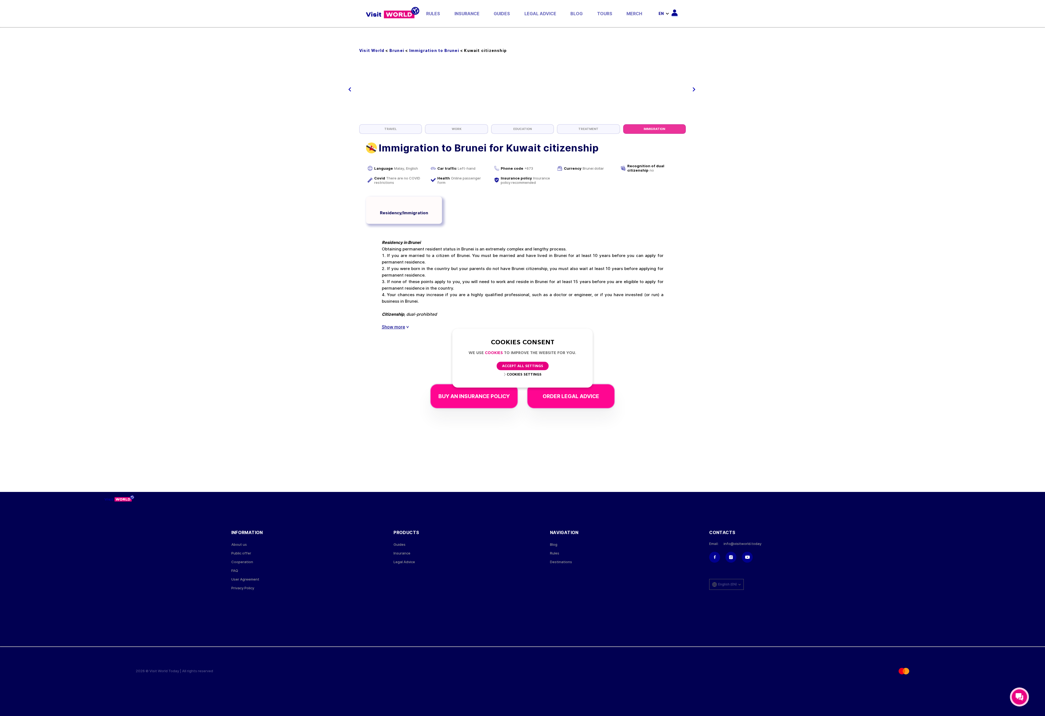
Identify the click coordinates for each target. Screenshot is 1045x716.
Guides (502, 13)
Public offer (241, 553)
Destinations (561, 562)
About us (239, 544)
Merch (634, 13)
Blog (576, 13)
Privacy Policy (242, 588)
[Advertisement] (522, 83)
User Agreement (245, 579)
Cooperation (242, 562)
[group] (390, 129)
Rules (433, 13)
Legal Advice (540, 13)
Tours (604, 13)
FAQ (234, 570)
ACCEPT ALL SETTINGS (522, 366)
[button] (349, 89)
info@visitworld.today (742, 543)
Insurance (467, 13)
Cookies (494, 353)
